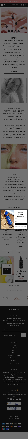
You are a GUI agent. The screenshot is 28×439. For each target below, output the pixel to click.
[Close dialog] (26, 211)
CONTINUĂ (20, 223)
